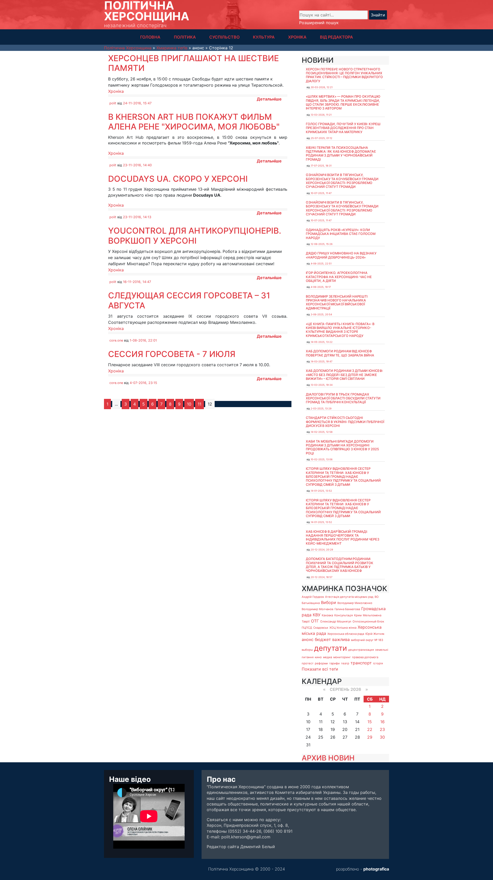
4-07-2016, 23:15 (143, 383)
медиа (327, 657)
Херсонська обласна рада (345, 634)
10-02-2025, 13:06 (322, 459)
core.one (116, 340)
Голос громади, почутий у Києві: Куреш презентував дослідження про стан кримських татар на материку (343, 128)
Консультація (343, 615)
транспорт (361, 662)
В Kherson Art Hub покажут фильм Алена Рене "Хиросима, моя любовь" (194, 122)
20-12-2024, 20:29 (322, 549)
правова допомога (365, 657)
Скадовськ (320, 627)
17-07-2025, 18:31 (321, 165)
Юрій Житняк (374, 634)
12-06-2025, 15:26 (322, 244)
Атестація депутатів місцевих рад (349, 597)
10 (189, 404)
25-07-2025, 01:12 (321, 138)
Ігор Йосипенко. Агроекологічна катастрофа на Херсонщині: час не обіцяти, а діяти (339, 277)
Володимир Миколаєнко (354, 603)
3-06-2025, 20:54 (321, 314)
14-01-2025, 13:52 (321, 490)
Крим (358, 615)
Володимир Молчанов (317, 609)
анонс (308, 639)
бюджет (323, 639)
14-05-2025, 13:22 (322, 342)
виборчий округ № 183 (367, 640)
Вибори (328, 602)
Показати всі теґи (320, 669)
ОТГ (315, 621)
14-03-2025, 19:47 (321, 361)
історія (378, 663)
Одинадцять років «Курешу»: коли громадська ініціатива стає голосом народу (340, 234)
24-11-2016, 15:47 (137, 103)
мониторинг (342, 657)
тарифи (334, 663)
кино (318, 657)
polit (112, 103)
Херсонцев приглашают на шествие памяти (193, 63)
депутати (330, 648)
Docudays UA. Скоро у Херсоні (178, 179)
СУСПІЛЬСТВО (224, 37)
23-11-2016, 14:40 (137, 165)
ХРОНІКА (297, 37)
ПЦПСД (307, 627)
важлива (341, 639)
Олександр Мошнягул (335, 621)
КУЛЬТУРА (264, 37)
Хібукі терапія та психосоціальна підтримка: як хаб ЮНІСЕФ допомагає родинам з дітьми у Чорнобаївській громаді (341, 153)
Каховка (327, 615)
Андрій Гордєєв (313, 597)
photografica (376, 869)
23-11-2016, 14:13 (137, 217)
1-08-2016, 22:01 (143, 340)
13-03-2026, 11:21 (321, 114)
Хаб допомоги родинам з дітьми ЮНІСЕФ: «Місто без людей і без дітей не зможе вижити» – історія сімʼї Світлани (344, 375)
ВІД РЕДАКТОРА (336, 37)
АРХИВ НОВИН (328, 758)
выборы (307, 650)
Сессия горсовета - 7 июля (171, 354)
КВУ (316, 614)
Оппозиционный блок (368, 621)
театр (345, 663)
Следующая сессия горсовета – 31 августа (189, 300)
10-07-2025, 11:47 (321, 193)
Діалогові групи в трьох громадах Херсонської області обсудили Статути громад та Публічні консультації (343, 398)
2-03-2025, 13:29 (321, 408)
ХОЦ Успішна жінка (342, 627)
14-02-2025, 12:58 (322, 431)
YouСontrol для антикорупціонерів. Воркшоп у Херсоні (194, 235)
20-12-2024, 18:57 (321, 577)
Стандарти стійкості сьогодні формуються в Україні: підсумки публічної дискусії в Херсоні (345, 422)
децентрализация (361, 650)
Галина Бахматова (347, 609)
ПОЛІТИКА (185, 37)
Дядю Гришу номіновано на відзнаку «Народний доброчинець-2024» (341, 255)
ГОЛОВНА (150, 37)
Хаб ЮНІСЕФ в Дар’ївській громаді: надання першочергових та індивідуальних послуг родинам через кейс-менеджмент (342, 537)
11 (199, 404)
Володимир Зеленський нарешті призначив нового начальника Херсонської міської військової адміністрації (336, 302)
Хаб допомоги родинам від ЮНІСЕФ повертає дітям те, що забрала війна (340, 353)
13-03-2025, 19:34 (322, 384)
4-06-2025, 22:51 (321, 263)
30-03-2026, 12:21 (322, 87)
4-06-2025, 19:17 (321, 287)
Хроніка (116, 91)
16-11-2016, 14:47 (137, 282)
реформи (321, 663)
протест (308, 663)
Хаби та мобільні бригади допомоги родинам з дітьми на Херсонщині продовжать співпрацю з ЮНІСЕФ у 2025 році (342, 447)
